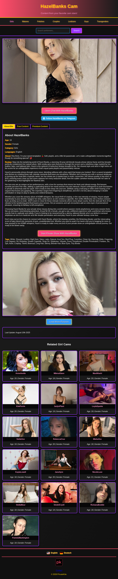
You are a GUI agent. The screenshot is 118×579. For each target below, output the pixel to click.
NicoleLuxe (97, 472)
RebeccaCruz (59, 439)
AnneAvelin (21, 373)
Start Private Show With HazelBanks (59, 233)
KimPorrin (20, 406)
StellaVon (20, 439)
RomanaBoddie (97, 505)
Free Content (22, 126)
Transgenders (102, 21)
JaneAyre (59, 472)
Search (77, 31)
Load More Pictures (59, 321)
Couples (56, 21)
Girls (12, 21)
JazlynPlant (59, 406)
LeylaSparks (97, 406)
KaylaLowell (20, 472)
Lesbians (72, 21)
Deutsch (67, 553)
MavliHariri (97, 373)
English (54, 553)
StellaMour (20, 505)
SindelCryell (59, 505)
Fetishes (40, 21)
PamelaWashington (20, 538)
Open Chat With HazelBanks (59, 110)
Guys (86, 21)
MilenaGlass (59, 373)
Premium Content (40, 126)
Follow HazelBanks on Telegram (60, 118)
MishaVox (97, 439)
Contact (59, 570)
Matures (25, 21)
